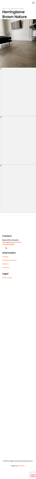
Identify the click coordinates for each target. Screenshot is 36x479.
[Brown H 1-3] (18, 92)
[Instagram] (13, 248)
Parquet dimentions (9, 260)
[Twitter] (6, 248)
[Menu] (33, 2)
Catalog (5, 257)
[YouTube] (9, 248)
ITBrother (21, 466)
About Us (5, 264)
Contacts (5, 267)
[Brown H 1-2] (18, 140)
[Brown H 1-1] (18, 188)
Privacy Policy (7, 278)
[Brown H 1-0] (18, 43)
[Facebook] (3, 248)
